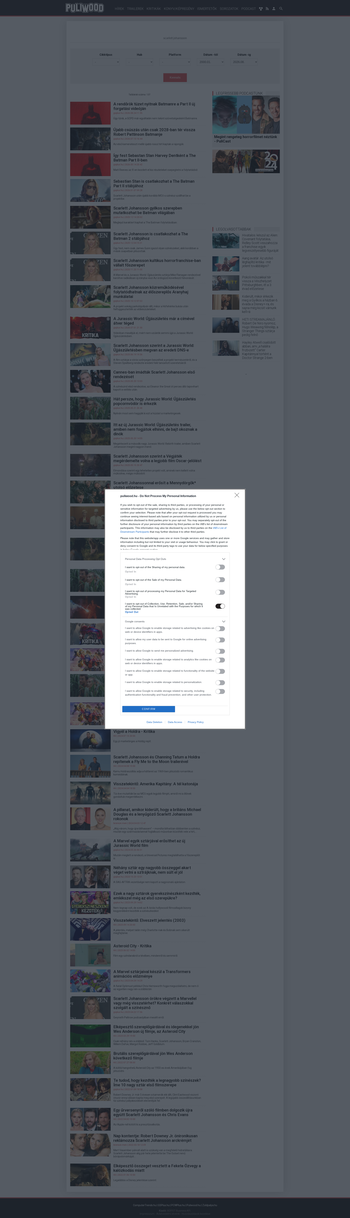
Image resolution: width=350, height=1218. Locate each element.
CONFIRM (148, 709)
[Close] (238, 496)
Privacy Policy (196, 722)
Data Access (175, 722)
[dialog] (175, 609)
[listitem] (175, 559)
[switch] (220, 567)
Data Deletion (154, 722)
